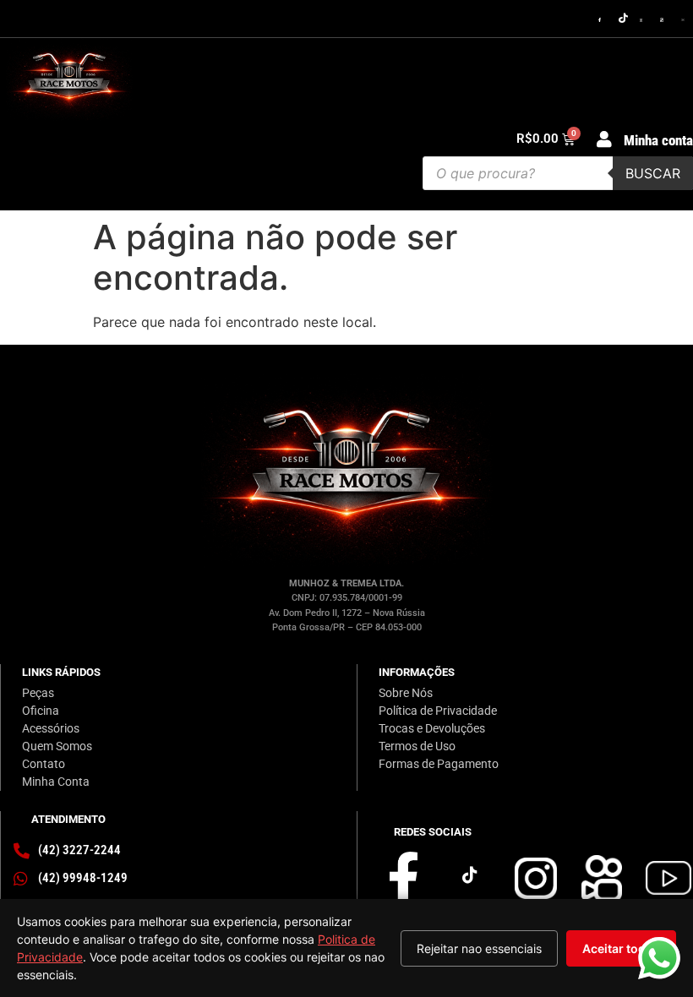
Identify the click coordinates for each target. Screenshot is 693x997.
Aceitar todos (621, 948)
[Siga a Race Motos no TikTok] (624, 19)
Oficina (40, 710)
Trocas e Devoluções (432, 728)
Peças (38, 693)
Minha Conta (56, 781)
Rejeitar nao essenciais (479, 948)
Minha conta (658, 140)
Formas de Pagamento (439, 764)
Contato (43, 764)
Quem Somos (57, 746)
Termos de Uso (417, 746)
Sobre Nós (406, 693)
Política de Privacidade (438, 710)
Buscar (652, 173)
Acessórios (50, 728)
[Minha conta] (604, 139)
